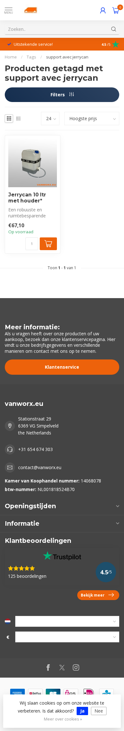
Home (11, 57)
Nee (98, 711)
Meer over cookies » (63, 719)
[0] (115, 10)
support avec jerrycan (67, 57)
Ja (82, 711)
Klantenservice (62, 367)
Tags (31, 57)
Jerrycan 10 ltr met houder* (27, 197)
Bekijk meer (93, 595)
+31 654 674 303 (35, 449)
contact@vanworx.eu (39, 467)
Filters (58, 95)
